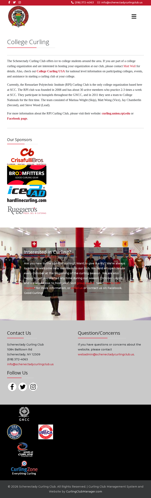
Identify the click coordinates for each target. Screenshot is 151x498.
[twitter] (14, 2)
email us (77, 288)
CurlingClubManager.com (84, 491)
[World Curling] (24, 449)
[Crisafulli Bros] (26, 156)
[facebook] (9, 2)
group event (85, 283)
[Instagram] (19, 2)
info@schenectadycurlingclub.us (122, 2)
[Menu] (128, 17)
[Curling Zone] (24, 467)
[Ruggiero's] (26, 210)
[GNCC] (24, 413)
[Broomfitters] (26, 175)
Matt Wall (129, 66)
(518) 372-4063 (84, 2)
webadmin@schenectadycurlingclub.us (106, 354)
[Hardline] (26, 194)
